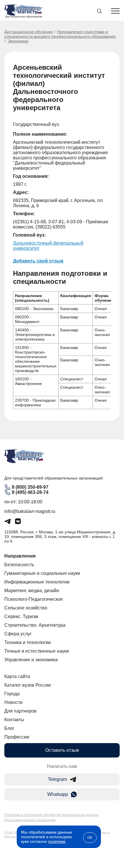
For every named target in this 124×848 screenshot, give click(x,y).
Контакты (14, 719)
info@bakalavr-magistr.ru (29, 511)
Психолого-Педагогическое (33, 599)
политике (56, 841)
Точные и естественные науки (36, 651)
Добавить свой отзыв (38, 260)
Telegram (57, 779)
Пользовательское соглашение (30, 820)
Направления (19, 556)
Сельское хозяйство (25, 607)
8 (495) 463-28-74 (30, 492)
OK (89, 838)
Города (12, 693)
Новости (13, 702)
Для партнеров (20, 711)
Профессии (16, 736)
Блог (9, 728)
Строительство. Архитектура (34, 625)
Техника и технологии (27, 642)
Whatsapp (57, 794)
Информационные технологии (36, 581)
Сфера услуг (18, 633)
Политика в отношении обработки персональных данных (51, 815)
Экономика (17, 41)
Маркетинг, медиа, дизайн (31, 590)
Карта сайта (17, 676)
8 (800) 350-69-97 (30, 487)
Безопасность (19, 564)
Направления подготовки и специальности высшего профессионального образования (60, 34)
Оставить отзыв (62, 750)
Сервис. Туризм (21, 616)
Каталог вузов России (27, 685)
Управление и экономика (31, 659)
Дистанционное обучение (28, 31)
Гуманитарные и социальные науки (42, 573)
